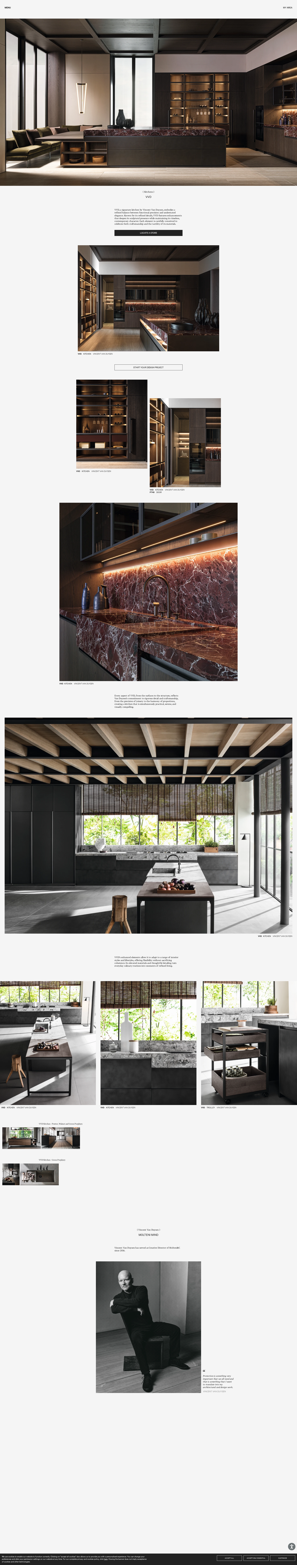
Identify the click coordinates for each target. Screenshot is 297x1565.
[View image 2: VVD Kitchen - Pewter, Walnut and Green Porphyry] (60, 1138)
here (106, 1559)
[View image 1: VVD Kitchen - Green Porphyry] (11, 1174)
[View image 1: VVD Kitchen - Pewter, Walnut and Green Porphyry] (21, 1138)
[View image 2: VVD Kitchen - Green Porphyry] (39, 1174)
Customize (282, 1558)
